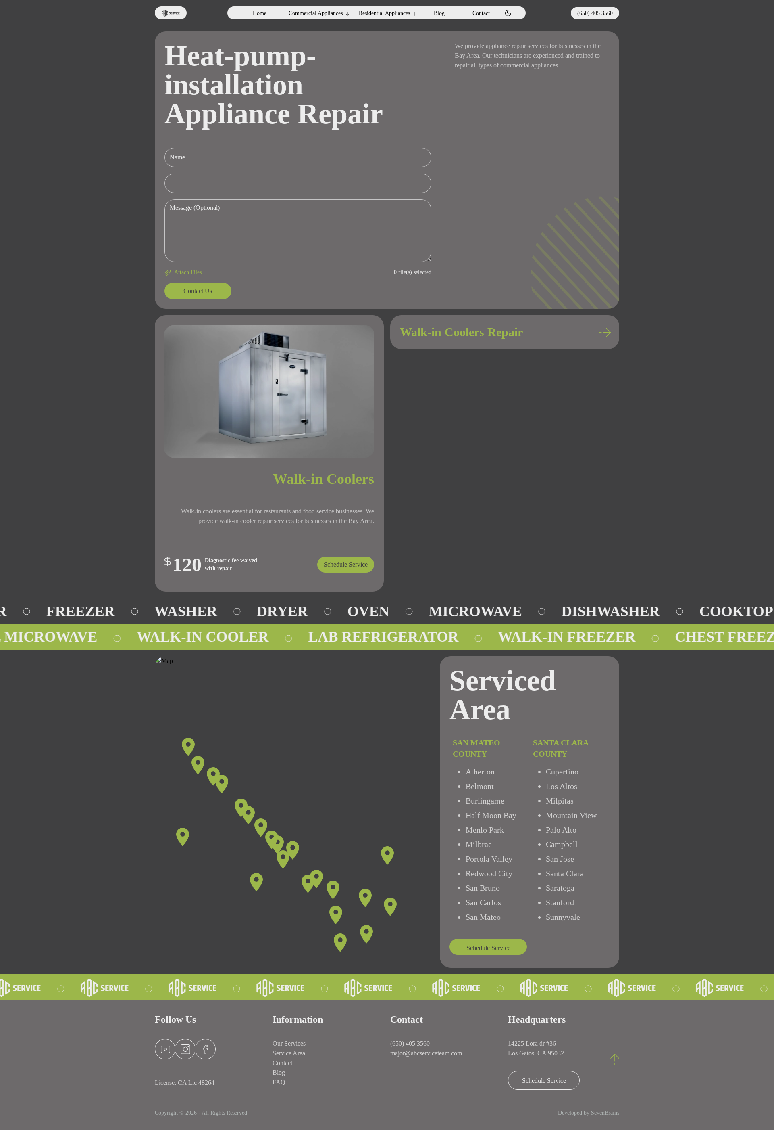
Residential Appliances (384, 13)
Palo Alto (561, 829)
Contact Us (197, 290)
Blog (439, 13)
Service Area (289, 1053)
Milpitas (560, 800)
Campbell (562, 844)
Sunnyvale (563, 916)
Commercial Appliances (316, 13)
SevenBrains (605, 1113)
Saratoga (560, 887)
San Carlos (483, 902)
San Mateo (483, 916)
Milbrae (479, 844)
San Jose (560, 858)
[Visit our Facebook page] (207, 1049)
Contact (481, 13)
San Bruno (483, 887)
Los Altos (561, 786)
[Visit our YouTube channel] (166, 1049)
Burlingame (485, 800)
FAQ (279, 1082)
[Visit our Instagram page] (185, 1049)
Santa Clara (565, 873)
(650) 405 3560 (595, 13)
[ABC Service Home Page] (171, 12)
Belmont (480, 786)
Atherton (480, 771)
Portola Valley (489, 858)
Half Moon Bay (491, 815)
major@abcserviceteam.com (426, 1053)
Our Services (289, 1043)
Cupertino (562, 771)
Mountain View (571, 815)
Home (259, 13)
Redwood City (489, 873)
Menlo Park (485, 829)
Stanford (560, 902)
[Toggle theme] (508, 13)
